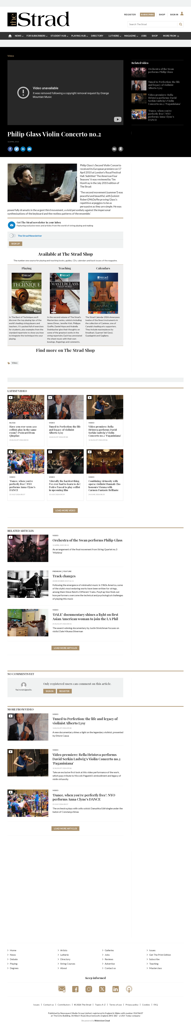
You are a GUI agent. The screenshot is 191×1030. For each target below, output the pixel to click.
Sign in (83, 142)
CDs (75, 260)
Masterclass (155, 968)
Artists (63, 950)
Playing (27, 268)
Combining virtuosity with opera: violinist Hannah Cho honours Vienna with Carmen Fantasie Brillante (104, 485)
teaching (54, 260)
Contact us (110, 968)
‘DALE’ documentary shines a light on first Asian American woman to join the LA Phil (85, 616)
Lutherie (64, 954)
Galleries (109, 950)
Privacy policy (131, 1004)
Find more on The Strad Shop (65, 350)
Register (130, 14)
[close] (123, 142)
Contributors (64, 1004)
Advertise (110, 963)
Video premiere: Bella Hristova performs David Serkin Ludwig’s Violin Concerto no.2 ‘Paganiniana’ (164, 99)
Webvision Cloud (102, 1021)
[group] (170, 36)
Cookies (146, 1004)
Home (13, 950)
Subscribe (147, 14)
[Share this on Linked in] (23, 149)
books (62, 260)
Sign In (174, 14)
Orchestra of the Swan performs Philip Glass (161, 70)
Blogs (12, 423)
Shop (162, 14)
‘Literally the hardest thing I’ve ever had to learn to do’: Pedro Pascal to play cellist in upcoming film (65, 485)
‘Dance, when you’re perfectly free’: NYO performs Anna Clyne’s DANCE (161, 115)
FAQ (156, 1004)
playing (42, 260)
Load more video (65, 510)
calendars (82, 260)
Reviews (109, 959)
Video (10, 55)
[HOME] (10, 36)
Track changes (64, 576)
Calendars (103, 268)
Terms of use (115, 1004)
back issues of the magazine (104, 260)
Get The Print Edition (160, 954)
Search (180, 24)
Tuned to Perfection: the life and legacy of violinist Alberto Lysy (164, 85)
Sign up (15, 243)
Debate (14, 959)
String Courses (67, 963)
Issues (152, 950)
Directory (65, 959)
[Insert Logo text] (38, 25)
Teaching (64, 268)
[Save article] (120, 149)
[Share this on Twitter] (16, 149)
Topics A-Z (100, 1004)
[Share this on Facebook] (10, 149)
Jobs (107, 954)
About (63, 968)
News (13, 954)
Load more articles (65, 648)
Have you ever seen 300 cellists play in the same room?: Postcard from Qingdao (23, 431)
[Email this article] (29, 149)
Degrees (14, 968)
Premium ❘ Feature (62, 571)
